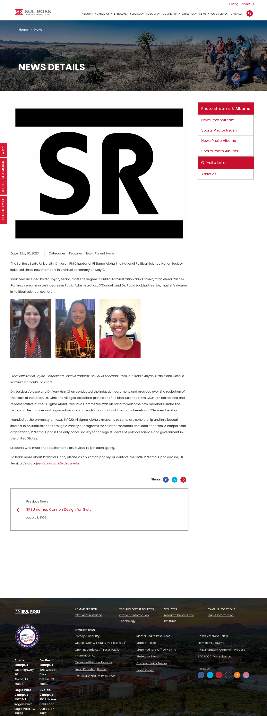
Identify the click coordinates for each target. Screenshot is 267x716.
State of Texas (146, 643)
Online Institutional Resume (93, 662)
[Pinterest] (183, 480)
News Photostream (218, 119)
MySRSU (248, 4)
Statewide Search (148, 656)
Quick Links (218, 14)
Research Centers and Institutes (179, 618)
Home (23, 29)
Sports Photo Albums (219, 151)
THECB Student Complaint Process (221, 650)
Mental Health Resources (153, 636)
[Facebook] (166, 480)
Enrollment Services (128, 14)
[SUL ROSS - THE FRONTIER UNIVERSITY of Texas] (32, 13)
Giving (233, 4)
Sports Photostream (219, 130)
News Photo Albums (218, 140)
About (86, 14)
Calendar (237, 14)
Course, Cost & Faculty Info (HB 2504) (101, 643)
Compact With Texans (151, 663)
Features (76, 253)
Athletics (188, 14)
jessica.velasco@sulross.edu (57, 463)
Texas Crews (145, 670)
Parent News (104, 253)
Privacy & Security (87, 636)
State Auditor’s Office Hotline (156, 650)
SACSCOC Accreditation (214, 656)
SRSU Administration (88, 615)
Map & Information (221, 615)
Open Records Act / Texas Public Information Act (97, 652)
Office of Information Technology (134, 618)
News (203, 14)
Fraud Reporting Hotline (91, 669)
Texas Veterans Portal (213, 636)
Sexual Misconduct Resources (95, 676)
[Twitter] (174, 480)
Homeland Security (211, 643)
